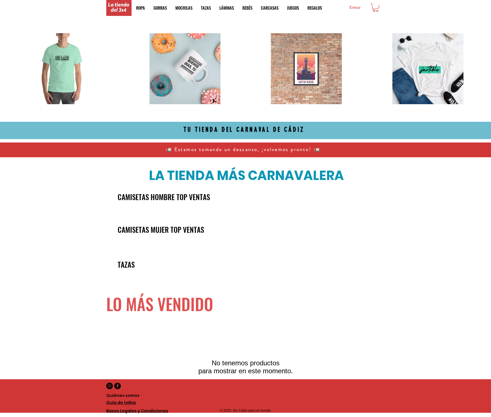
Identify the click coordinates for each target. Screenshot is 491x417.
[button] (376, 7)
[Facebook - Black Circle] (117, 386)
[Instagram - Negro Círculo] (109, 386)
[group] (245, 214)
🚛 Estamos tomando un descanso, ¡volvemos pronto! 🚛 (244, 149)
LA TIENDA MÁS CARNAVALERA (246, 176)
